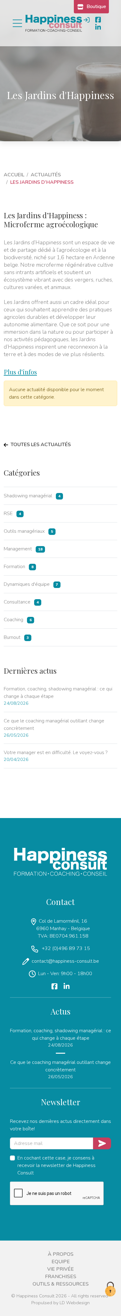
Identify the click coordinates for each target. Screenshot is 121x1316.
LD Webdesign (75, 1303)
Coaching (18, 619)
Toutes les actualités (41, 444)
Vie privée (60, 1269)
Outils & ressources (61, 1284)
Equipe (61, 1261)
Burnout (16, 637)
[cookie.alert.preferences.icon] (110, 1289)
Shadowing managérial (32, 495)
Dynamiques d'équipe (31, 584)
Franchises (60, 1276)
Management (23, 548)
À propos (61, 1254)
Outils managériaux (28, 531)
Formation (19, 566)
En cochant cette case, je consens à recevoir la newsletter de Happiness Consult (56, 1165)
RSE (12, 513)
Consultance (21, 602)
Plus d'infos (20, 371)
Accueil (14, 174)
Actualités (46, 174)
